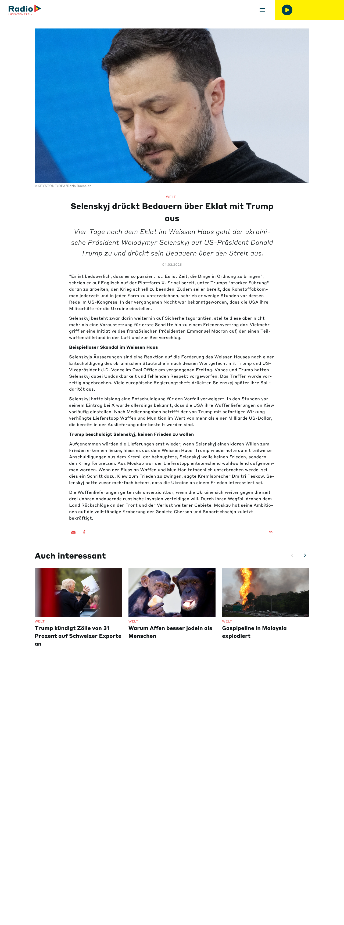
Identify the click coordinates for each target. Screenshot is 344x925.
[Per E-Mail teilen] (73, 532)
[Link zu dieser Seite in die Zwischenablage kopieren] (270, 532)
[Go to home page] (25, 10)
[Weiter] (305, 555)
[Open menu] (262, 10)
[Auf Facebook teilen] (84, 532)
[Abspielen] (287, 10)
